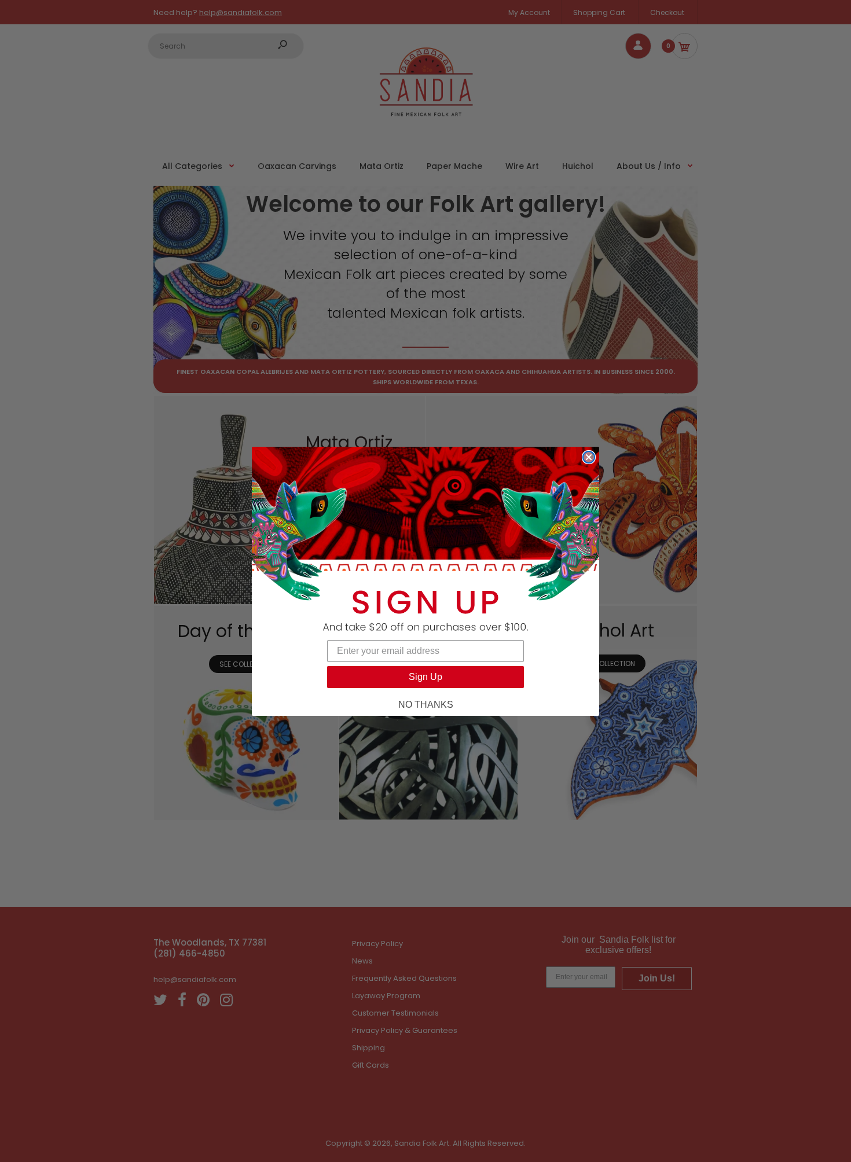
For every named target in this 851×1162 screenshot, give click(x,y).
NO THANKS (425, 704)
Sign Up (425, 677)
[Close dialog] (589, 457)
